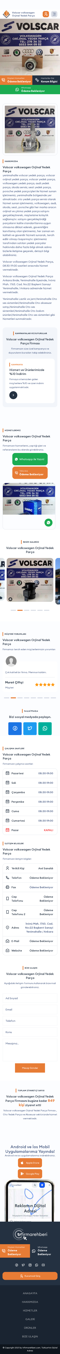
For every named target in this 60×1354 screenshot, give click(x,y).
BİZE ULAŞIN (30, 1336)
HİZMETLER (30, 1310)
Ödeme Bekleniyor (41, 877)
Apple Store (32, 1162)
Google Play (32, 1173)
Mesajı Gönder (30, 1067)
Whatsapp (44, 1251)
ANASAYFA (30, 1293)
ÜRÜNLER (30, 1327)
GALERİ (30, 1319)
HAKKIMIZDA (30, 1302)
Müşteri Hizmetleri (16, 1251)
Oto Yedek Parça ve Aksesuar (19, 1114)
